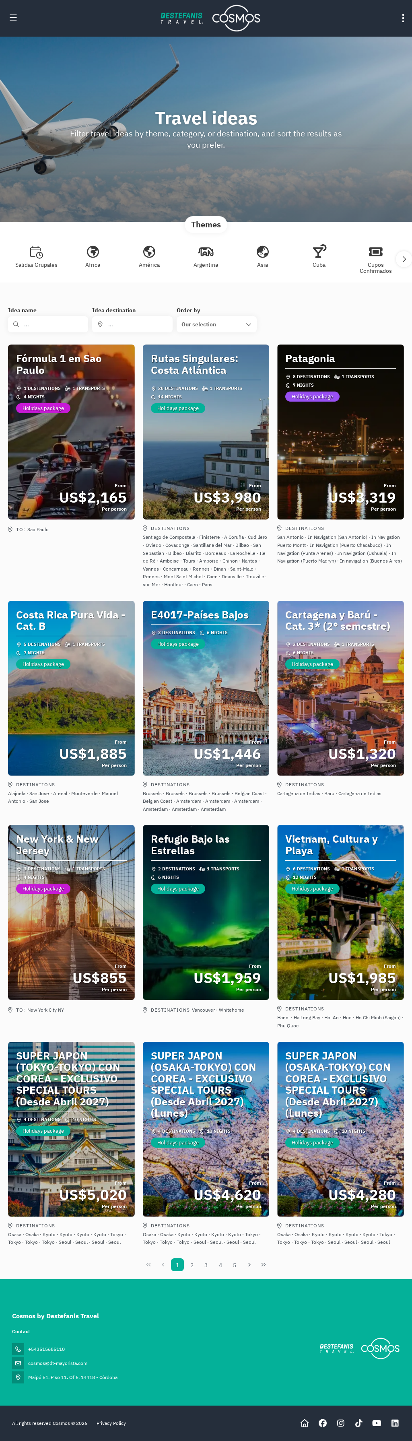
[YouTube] (377, 1423)
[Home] (304, 1423)
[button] (404, 259)
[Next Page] (249, 1264)
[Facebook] (322, 1423)
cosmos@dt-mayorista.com (57, 1363)
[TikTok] (359, 1423)
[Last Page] (263, 1264)
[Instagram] (341, 1423)
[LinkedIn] (395, 1423)
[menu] (403, 18)
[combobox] (132, 324)
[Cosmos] (359, 1348)
